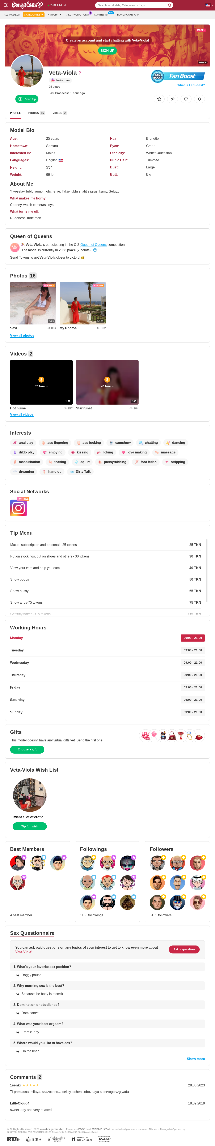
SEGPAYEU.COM (101, 1129)
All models (12, 14)
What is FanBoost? (191, 85)
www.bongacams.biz (52, 1129)
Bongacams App (128, 14)
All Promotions (78, 14)
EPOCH (82, 1129)
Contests (101, 14)
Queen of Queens (93, 244)
